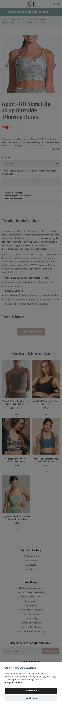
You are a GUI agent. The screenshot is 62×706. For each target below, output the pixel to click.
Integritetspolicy (13, 682)
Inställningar (31, 698)
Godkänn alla (31, 691)
